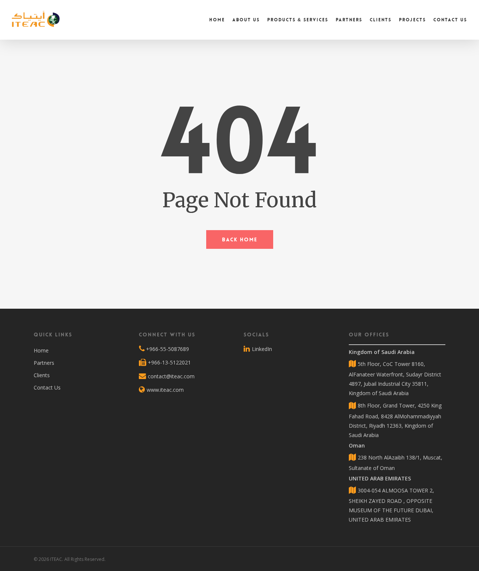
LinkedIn (261, 348)
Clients (42, 375)
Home (41, 350)
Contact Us (47, 387)
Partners (44, 362)
